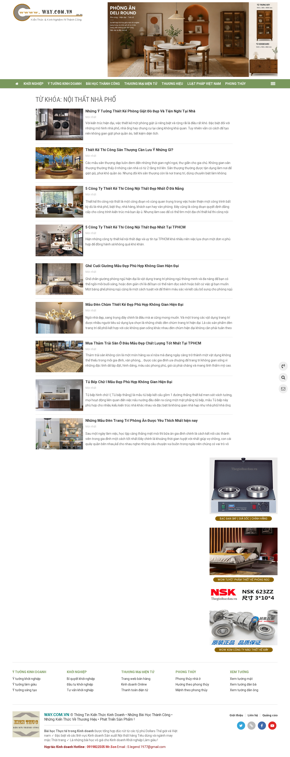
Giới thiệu (236, 715)
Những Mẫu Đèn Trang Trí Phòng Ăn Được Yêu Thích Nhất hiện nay (141, 420)
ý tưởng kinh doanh (65, 83)
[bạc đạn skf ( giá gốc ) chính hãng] (244, 485)
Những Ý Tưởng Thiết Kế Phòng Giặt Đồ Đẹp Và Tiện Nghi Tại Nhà (140, 111)
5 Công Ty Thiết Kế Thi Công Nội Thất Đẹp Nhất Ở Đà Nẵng (134, 188)
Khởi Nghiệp (34, 83)
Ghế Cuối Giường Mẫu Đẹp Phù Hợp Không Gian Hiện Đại (132, 266)
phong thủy (235, 83)
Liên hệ (253, 715)
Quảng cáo (270, 715)
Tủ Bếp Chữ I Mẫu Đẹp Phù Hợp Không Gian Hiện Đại (128, 382)
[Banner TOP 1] (193, 39)
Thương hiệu (172, 83)
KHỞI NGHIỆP (77, 672)
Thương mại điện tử (140, 83)
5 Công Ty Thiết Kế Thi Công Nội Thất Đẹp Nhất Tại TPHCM (135, 227)
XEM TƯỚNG (239, 672)
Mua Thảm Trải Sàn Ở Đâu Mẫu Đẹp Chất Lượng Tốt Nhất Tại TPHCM (143, 343)
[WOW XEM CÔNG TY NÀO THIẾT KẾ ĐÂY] (244, 617)
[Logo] (47, 12)
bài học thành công (103, 83)
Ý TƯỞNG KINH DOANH (29, 672)
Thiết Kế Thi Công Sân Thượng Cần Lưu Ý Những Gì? (129, 150)
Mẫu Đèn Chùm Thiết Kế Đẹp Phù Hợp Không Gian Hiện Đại (134, 304)
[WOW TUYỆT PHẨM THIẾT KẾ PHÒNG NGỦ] (244, 551)
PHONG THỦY (186, 672)
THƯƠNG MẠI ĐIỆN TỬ (137, 672)
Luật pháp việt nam (204, 83)
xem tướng (23, 93)
